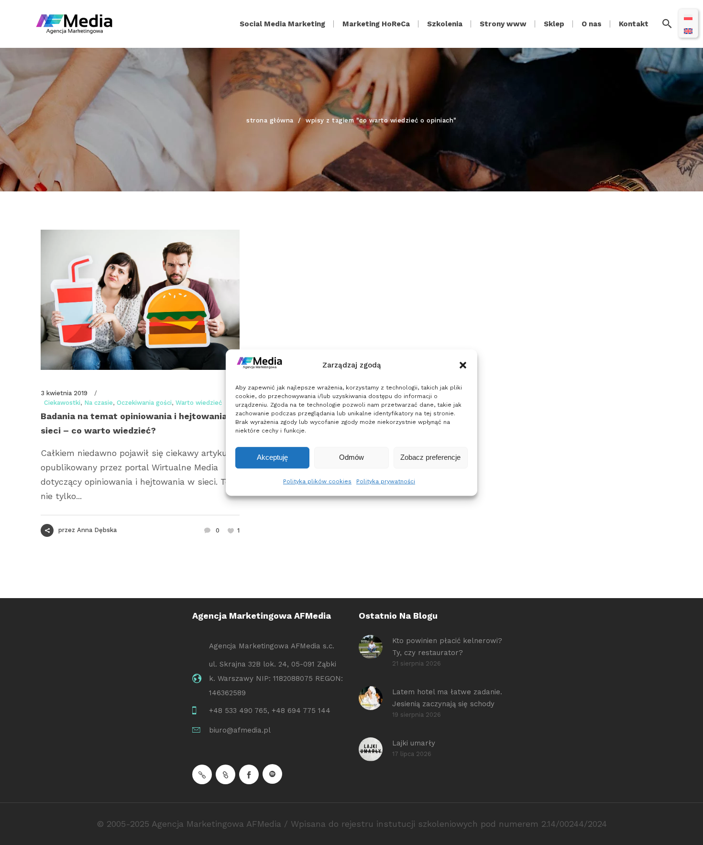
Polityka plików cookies (317, 481)
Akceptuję (272, 457)
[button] (463, 365)
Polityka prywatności (385, 481)
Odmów (351, 457)
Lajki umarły (413, 743)
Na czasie (98, 402)
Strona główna (270, 120)
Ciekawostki (62, 402)
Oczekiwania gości (144, 402)
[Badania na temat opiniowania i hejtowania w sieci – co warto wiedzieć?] (140, 300)
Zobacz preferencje (430, 457)
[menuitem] (688, 16)
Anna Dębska (97, 530)
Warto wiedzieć (199, 402)
